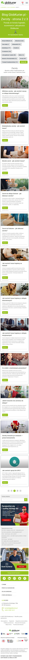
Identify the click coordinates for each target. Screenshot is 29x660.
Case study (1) (5, 44)
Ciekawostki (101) (16, 44)
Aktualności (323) (19, 40)
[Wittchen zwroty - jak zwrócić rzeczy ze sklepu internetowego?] (14, 88)
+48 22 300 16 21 (10, 610)
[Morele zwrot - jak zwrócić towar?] (14, 158)
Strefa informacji (7, 595)
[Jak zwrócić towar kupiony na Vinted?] (14, 260)
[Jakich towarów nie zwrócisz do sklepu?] (14, 397)
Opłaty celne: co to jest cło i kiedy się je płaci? (11, 543)
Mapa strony (9, 624)
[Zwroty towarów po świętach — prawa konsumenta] (14, 432)
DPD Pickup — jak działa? (7, 539)
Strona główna (4, 621)
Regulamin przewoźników (21, 621)
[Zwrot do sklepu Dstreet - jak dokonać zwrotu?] (14, 190)
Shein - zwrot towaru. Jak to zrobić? (9, 533)
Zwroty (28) (23, 62)
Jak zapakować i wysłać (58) (9, 55)
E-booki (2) (16, 47)
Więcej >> (5, 105)
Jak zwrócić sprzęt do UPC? (7, 544)
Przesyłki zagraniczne (8, 588)
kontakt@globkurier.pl (11, 608)
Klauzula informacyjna (20, 622)
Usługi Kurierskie (6, 591)
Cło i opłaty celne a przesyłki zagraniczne (10, 541)
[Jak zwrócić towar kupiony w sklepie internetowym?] (14, 295)
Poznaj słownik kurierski (14, 573)
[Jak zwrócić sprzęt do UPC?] (14, 467)
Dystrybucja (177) (6, 47)
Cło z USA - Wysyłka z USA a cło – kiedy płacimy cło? (13, 530)
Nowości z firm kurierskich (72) (9, 58)
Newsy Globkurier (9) (7, 40)
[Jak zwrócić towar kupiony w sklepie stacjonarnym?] (14, 330)
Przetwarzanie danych (18, 624)
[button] (23, 3)
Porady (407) (23, 58)
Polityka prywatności (8, 622)
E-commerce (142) (6, 51)
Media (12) (21, 55)
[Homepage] (11, 3)
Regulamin (11, 621)
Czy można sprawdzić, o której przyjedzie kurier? (12, 532)
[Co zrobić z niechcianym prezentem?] (14, 365)
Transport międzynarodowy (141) (10, 62)
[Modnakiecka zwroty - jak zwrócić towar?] (14, 123)
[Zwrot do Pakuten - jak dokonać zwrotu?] (14, 225)
